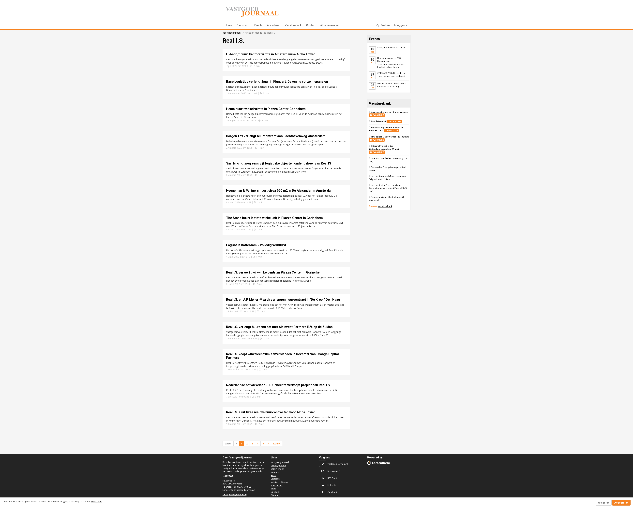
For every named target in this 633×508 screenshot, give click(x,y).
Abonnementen (329, 25)
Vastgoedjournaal (232, 32)
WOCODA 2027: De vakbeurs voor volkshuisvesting (391, 85)
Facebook (332, 492)
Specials (275, 491)
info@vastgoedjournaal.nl (242, 489)
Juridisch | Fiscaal (279, 482)
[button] (243, 25)
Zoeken (385, 25)
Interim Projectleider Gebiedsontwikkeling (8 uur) (384, 148)
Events (258, 25)
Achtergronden (278, 465)
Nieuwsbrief (334, 470)
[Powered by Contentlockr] (379, 463)
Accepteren (621, 502)
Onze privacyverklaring (235, 494)
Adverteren (273, 25)
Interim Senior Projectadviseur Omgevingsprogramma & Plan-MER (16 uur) (388, 187)
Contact (311, 25)
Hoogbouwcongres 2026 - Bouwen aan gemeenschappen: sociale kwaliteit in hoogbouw (390, 62)
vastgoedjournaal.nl (338, 463)
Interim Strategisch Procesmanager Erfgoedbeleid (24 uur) (387, 178)
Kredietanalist (386, 121)
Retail (273, 475)
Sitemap (275, 495)
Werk (273, 488)
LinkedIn (332, 485)
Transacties (277, 485)
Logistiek (275, 478)
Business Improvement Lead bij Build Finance (386, 129)
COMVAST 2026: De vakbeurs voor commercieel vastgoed (391, 74)
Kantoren (275, 472)
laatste (277, 443)
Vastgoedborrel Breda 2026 (391, 47)
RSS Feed (332, 478)
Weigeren (603, 502)
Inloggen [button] (400, 25)
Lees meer (96, 501)
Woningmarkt (277, 468)
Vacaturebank (293, 25)
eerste (228, 443)
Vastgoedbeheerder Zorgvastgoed (389, 113)
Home (228, 25)
